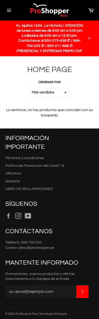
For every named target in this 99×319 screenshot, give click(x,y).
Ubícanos (13, 173)
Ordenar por (49, 82)
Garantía (12, 181)
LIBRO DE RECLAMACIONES (29, 189)
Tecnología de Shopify (53, 313)
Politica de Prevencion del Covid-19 (34, 166)
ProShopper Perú (27, 313)
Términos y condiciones (24, 158)
